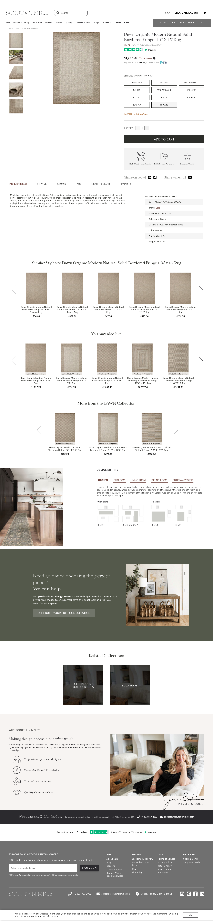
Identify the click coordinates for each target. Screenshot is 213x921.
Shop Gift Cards (191, 862)
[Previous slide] (14, 290)
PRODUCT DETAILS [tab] (18, 184)
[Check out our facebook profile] (195, 894)
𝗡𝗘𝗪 (118, 23)
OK (190, 914)
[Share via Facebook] (154, 177)
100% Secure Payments (164, 164)
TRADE (173, 23)
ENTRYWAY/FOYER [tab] (183, 480)
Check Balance (191, 858)
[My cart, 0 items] (204, 13)
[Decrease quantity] (137, 128)
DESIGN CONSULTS (188, 23)
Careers (110, 865)
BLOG (202, 23)
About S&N (112, 858)
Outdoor (49, 23)
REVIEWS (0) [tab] (125, 184)
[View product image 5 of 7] (16, 106)
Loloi (127, 45)
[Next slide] (201, 290)
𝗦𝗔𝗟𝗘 (127, 23)
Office (59, 23)
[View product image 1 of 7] (16, 40)
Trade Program (114, 869)
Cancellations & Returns (140, 864)
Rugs (96, 23)
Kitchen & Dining (21, 23)
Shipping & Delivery (142, 858)
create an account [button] (186, 13)
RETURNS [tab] (61, 184)
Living (7, 23)
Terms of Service (166, 858)
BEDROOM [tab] (119, 480)
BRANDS (163, 23)
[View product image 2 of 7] (16, 57)
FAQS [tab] (78, 184)
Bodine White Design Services (114, 874)
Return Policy (165, 865)
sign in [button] (169, 13)
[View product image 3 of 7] (16, 73)
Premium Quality (187, 164)
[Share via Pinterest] (149, 177)
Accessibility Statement (164, 871)
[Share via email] (190, 177)
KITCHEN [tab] (103, 480)
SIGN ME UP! (89, 868)
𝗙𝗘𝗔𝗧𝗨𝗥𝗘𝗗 (107, 23)
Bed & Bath (37, 23)
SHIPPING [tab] (42, 184)
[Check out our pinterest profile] (189, 894)
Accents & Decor (83, 23)
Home (11, 28)
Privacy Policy (165, 862)
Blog (108, 862)
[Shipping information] (154, 58)
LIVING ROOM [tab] (138, 480)
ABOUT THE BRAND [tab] (100, 184)
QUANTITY (128, 128)
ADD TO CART (164, 139)
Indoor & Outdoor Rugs (29, 28)
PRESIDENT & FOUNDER (191, 804)
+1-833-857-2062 (149, 816)
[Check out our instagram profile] (182, 894)
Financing (137, 872)
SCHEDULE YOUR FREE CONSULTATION (64, 613)
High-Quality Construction (140, 164)
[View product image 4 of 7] (16, 90)
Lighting (68, 23)
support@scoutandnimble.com (179, 816)
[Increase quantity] (147, 128)
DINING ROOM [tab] (159, 480)
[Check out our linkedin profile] (202, 894)
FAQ (134, 868)
